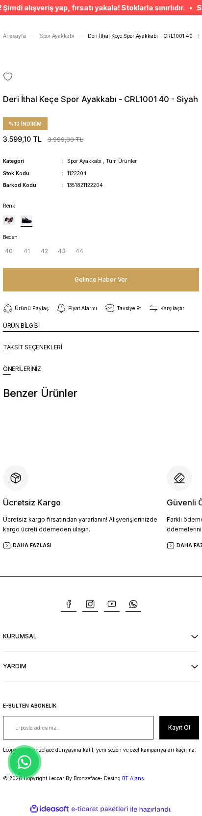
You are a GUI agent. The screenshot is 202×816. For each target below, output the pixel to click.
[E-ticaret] (99, 809)
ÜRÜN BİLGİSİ (21, 325)
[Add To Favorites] (8, 76)
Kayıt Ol (179, 727)
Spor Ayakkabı (84, 161)
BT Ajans (133, 778)
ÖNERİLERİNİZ (22, 368)
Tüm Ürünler (121, 161)
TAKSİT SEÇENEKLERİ (32, 347)
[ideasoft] (49, 809)
